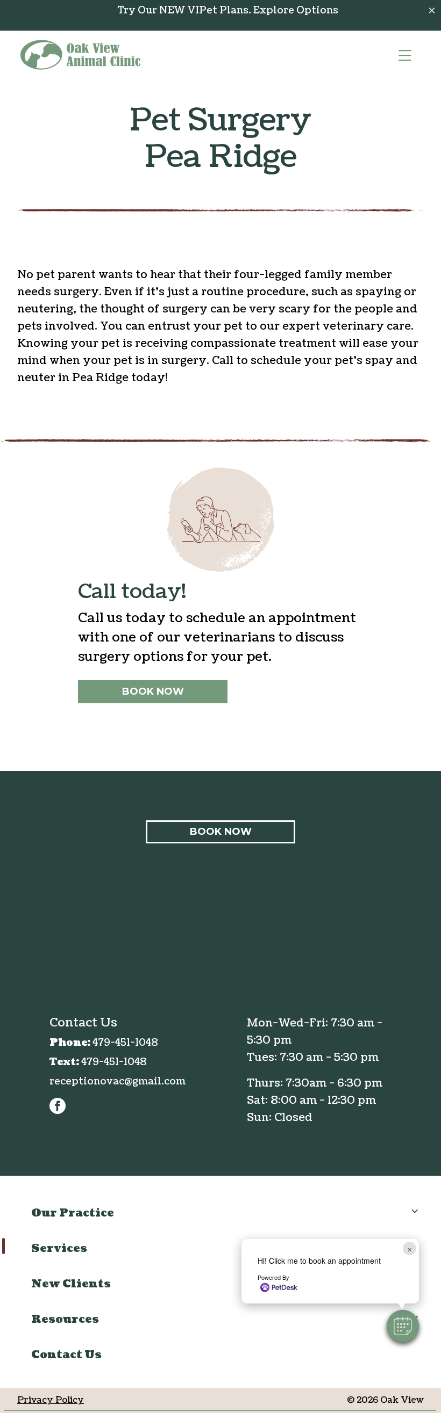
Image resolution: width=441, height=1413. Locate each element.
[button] (403, 1326)
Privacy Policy (50, 1400)
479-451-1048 (125, 1043)
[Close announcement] (432, 10)
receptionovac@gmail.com (117, 1081)
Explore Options (295, 10)
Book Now (153, 691)
